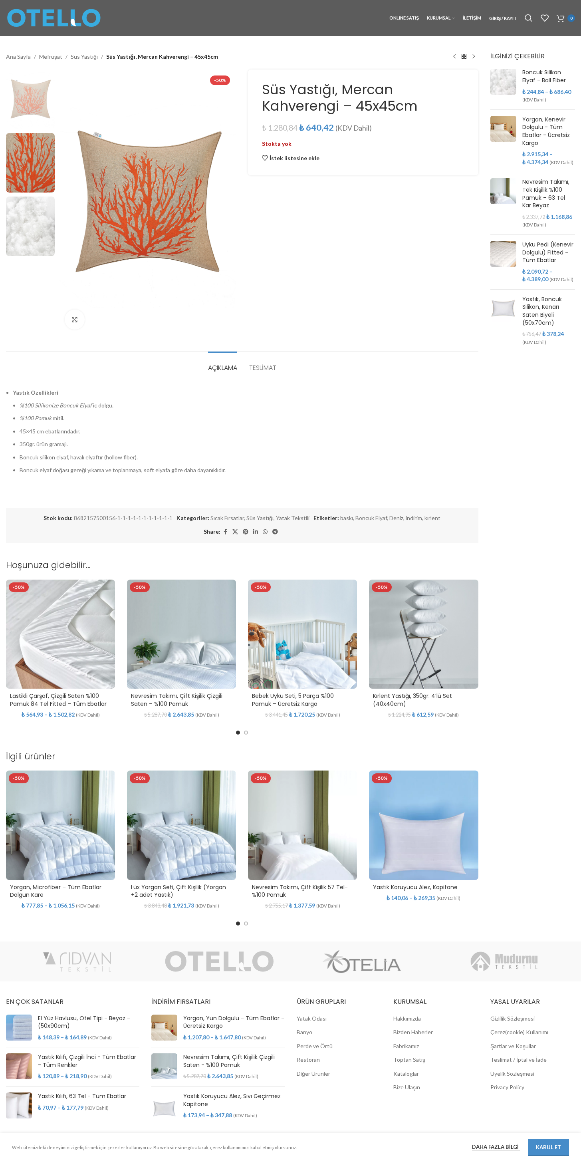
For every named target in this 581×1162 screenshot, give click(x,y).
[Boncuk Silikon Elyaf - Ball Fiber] (503, 86)
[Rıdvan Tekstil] (77, 961)
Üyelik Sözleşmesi (512, 1073)
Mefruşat (50, 56)
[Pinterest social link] (245, 531)
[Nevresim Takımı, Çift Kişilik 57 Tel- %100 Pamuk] (302, 825)
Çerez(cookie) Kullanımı (519, 1032)
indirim (414, 517)
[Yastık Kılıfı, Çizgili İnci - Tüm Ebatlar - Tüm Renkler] (19, 1066)
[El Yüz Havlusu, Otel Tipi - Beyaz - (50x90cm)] (19, 1028)
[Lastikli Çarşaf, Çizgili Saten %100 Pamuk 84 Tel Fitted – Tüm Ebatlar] (60, 634)
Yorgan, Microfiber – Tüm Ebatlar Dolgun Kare (55, 891)
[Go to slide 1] (238, 733)
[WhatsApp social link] (265, 531)
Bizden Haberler (413, 1032)
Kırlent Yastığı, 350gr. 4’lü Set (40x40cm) (412, 700)
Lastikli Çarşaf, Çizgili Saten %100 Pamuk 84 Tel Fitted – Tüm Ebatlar (58, 700)
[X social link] (235, 531)
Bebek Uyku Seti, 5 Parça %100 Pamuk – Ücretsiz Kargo (293, 700)
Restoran (308, 1059)
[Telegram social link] (275, 531)
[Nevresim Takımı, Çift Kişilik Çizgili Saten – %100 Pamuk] (181, 634)
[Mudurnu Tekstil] (504, 961)
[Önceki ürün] (454, 57)
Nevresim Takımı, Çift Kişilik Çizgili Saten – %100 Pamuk (176, 700)
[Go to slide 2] (246, 733)
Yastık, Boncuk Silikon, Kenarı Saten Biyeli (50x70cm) (542, 311)
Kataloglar (406, 1073)
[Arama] (529, 18)
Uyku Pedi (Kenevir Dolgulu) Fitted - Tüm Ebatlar (547, 252)
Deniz (396, 517)
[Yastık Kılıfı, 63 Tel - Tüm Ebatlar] (19, 1105)
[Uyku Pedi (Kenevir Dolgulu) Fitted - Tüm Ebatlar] (503, 262)
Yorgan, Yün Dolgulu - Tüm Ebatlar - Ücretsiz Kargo (233, 1022)
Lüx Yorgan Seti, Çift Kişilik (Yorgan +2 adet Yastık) (178, 891)
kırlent (432, 517)
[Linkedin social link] (255, 531)
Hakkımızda (407, 1018)
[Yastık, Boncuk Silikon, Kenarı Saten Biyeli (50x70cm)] (503, 321)
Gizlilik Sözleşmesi (512, 1018)
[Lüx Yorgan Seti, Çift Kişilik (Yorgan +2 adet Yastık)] (181, 825)
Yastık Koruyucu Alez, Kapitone (415, 887)
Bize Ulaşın (406, 1087)
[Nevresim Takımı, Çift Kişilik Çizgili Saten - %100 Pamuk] (164, 1066)
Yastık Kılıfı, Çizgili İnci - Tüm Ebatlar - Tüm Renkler (87, 1061)
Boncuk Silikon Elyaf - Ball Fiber (544, 76)
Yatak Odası (312, 1018)
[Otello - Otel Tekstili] (219, 961)
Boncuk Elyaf (371, 517)
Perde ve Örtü (315, 1046)
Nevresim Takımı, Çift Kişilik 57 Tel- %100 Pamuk (300, 891)
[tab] (222, 364)
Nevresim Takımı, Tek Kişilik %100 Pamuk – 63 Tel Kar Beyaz (545, 193)
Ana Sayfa (18, 56)
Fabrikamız (406, 1046)
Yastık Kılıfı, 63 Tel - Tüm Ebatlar (82, 1096)
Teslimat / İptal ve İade (518, 1059)
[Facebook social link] (225, 531)
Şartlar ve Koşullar (513, 1046)
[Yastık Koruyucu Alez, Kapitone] (423, 825)
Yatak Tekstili (292, 517)
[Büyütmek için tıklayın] (75, 320)
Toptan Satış (409, 1059)
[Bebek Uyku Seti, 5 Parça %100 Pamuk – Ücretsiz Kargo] (302, 634)
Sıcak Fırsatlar (227, 517)
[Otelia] (362, 961)
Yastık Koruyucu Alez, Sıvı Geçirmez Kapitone (232, 1100)
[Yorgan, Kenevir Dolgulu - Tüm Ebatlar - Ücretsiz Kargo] (503, 141)
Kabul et (548, 1147)
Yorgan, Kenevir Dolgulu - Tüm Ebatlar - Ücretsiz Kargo (546, 131)
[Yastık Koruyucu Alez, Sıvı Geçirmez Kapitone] (164, 1105)
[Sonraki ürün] (473, 57)
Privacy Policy (507, 1087)
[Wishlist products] (545, 18)
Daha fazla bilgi (496, 1147)
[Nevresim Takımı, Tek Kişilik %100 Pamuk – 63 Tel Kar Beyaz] (503, 203)
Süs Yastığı (84, 56)
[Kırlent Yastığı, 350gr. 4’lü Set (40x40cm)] (423, 634)
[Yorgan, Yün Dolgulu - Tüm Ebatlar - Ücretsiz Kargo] (164, 1028)
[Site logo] (54, 17)
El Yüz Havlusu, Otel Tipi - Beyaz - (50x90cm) (84, 1022)
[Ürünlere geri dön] (464, 57)
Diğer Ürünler (313, 1073)
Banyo (304, 1032)
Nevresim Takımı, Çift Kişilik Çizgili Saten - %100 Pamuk (229, 1061)
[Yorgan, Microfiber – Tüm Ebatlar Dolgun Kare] (60, 825)
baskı (346, 517)
